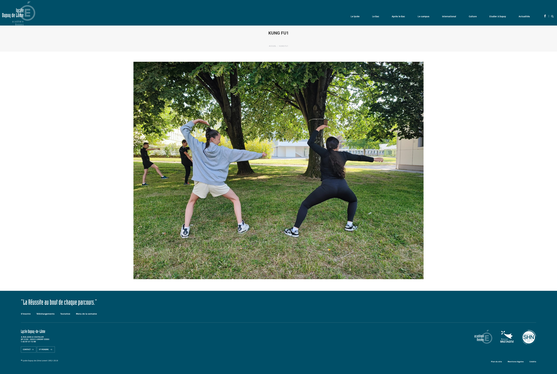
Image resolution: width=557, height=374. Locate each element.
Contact (27, 349)
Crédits (532, 362)
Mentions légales (516, 362)
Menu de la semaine (86, 314)
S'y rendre (44, 349)
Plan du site (496, 362)
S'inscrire (26, 314)
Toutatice (65, 314)
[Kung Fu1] (278, 170)
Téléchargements (45, 314)
